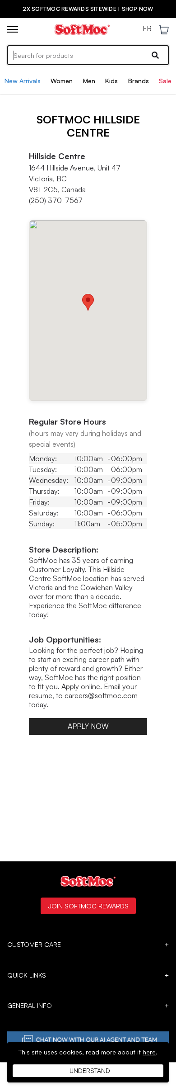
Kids (111, 81)
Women (62, 81)
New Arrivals (23, 81)
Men (89, 81)
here (149, 1052)
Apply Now (88, 726)
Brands (138, 81)
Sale (165, 81)
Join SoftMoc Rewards (88, 906)
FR (147, 29)
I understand (88, 1070)
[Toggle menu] (12, 29)
